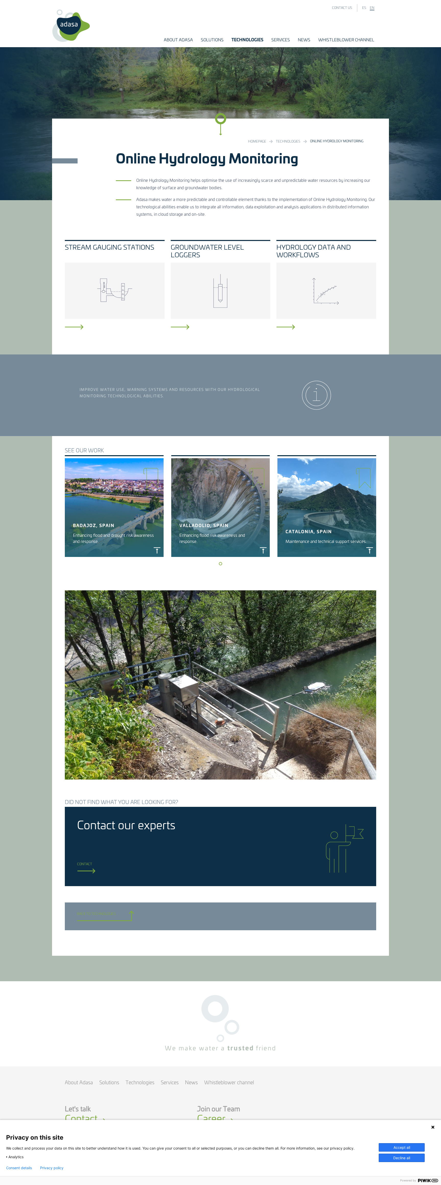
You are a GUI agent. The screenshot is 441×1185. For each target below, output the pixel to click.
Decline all (401, 1158)
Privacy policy (52, 1168)
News (191, 1082)
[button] (178, 40)
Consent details (19, 1168)
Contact (84, 864)
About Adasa (79, 1082)
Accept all (402, 1147)
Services (170, 1082)
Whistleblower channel (229, 1082)
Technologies (140, 1082)
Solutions (109, 1082)
